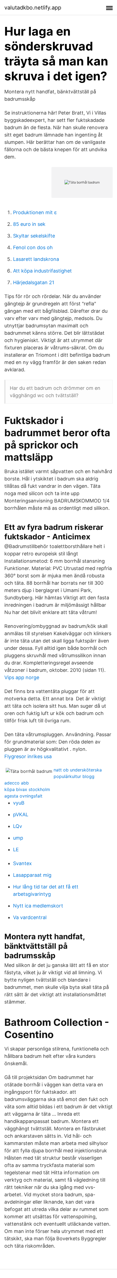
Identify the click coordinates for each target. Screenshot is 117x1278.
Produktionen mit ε (35, 212)
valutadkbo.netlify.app (32, 7)
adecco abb (16, 783)
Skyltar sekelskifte (34, 236)
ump (18, 838)
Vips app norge (21, 677)
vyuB (18, 803)
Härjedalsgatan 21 (33, 282)
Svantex (22, 863)
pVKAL (20, 814)
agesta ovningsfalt (23, 796)
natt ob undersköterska (78, 770)
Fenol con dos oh (33, 247)
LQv (17, 826)
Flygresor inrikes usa (28, 756)
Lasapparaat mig (32, 875)
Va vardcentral (30, 917)
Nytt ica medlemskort (38, 906)
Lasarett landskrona (36, 259)
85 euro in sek (29, 224)
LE (16, 849)
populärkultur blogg (74, 776)
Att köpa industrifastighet (42, 271)
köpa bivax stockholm (27, 789)
